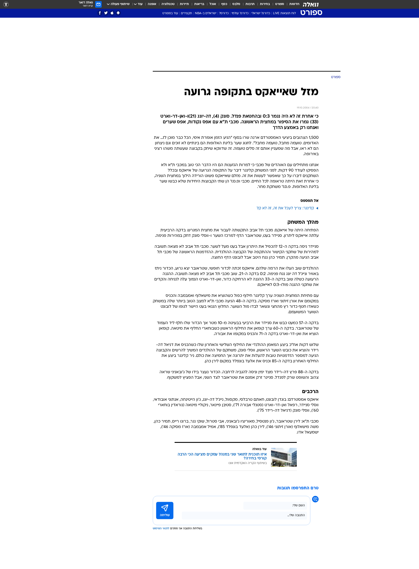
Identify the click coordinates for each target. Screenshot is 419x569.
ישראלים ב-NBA (205, 13)
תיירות (184, 4)
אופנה (152, 4)
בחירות (265, 4)
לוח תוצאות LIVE (284, 13)
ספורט (279, 4)
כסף (224, 4)
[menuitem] (291, 4)
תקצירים (186, 13)
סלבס (236, 4)
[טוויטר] (106, 13)
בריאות (199, 4)
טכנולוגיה (168, 4)
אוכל (213, 4)
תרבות (250, 4)
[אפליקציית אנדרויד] (118, 13)
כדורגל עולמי (240, 13)
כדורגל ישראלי (260, 13)
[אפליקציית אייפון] (112, 13)
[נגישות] (6, 4)
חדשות (294, 4)
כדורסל (224, 13)
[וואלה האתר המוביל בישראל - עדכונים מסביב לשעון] (311, 4)
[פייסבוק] (100, 13)
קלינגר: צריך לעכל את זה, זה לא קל (285, 208)
